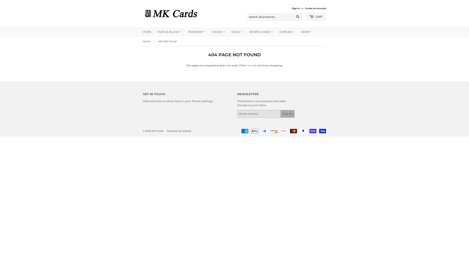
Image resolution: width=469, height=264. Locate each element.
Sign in (296, 8)
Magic (236, 32)
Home (147, 32)
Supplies (286, 32)
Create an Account (315, 8)
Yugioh (217, 32)
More (305, 32)
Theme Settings (202, 101)
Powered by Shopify (179, 130)
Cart (318, 16)
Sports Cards (260, 32)
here (249, 65)
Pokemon (195, 32)
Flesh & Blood (168, 32)
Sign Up (287, 114)
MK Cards (157, 130)
